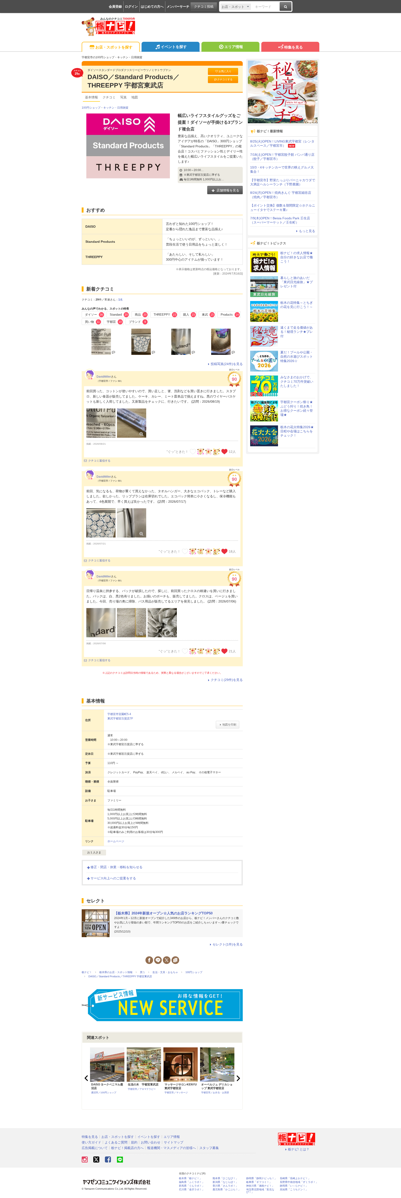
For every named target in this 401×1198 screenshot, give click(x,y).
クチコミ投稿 (203, 6)
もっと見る (307, 231)
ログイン (131, 6)
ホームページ (115, 841)
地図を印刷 (229, 724)
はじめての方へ (152, 6)
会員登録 (115, 6)
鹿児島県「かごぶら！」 (227, 1189)
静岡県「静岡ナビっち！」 (261, 1178)
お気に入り (225, 71)
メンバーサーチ (178, 6)
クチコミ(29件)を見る (227, 680)
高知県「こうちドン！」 (294, 1189)
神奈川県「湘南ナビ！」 (260, 1186)
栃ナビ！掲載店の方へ (127, 1148)
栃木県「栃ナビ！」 (190, 1178)
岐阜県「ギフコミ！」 (259, 1182)
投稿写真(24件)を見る (227, 364)
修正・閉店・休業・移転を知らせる (116, 867)
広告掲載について (95, 1148)
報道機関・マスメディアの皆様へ (171, 1148)
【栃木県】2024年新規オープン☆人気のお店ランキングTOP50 (163, 913)
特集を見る (293, 47)
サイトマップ (173, 1142)
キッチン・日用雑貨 (115, 107)
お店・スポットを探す (114, 47)
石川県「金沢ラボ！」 (191, 1189)
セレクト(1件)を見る (228, 944)
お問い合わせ (150, 1142)
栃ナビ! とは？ (298, 1149)
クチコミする (225, 79)
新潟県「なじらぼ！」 (225, 1182)
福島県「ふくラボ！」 (191, 1182)
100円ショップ (91, 107)
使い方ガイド (91, 1142)
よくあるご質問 (116, 1142)
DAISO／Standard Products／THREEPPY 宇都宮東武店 (133, 81)
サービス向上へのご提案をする (113, 878)
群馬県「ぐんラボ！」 (191, 1186)
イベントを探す (174, 47)
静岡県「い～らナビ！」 (294, 1186)
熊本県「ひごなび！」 (225, 1178)
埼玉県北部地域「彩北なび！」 (260, 1190)
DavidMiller (104, 376)
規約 (134, 1142)
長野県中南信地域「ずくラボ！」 (299, 1182)
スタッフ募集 (209, 1148)
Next (237, 1078)
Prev (87, 1078)
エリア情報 (233, 47)
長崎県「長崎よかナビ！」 (295, 1178)
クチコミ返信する (99, 460)
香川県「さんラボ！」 (225, 1186)
